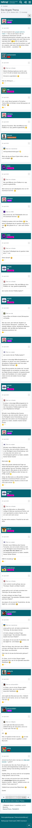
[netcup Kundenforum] (9, 2)
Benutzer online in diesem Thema (14, 801)
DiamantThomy (7, 809)
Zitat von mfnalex (11, 68)
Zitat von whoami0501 (12, 684)
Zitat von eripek (10, 352)
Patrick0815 (15, 809)
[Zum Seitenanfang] (29, 825)
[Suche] (21, 2)
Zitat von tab (9, 313)
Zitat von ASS (10, 212)
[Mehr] (29, 28)
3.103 (23, 797)
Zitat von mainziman (11, 149)
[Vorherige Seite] (3, 797)
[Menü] (29, 2)
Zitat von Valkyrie (10, 722)
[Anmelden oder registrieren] (25, 2)
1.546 (14, 797)
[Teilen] (29, 15)
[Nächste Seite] (28, 797)
